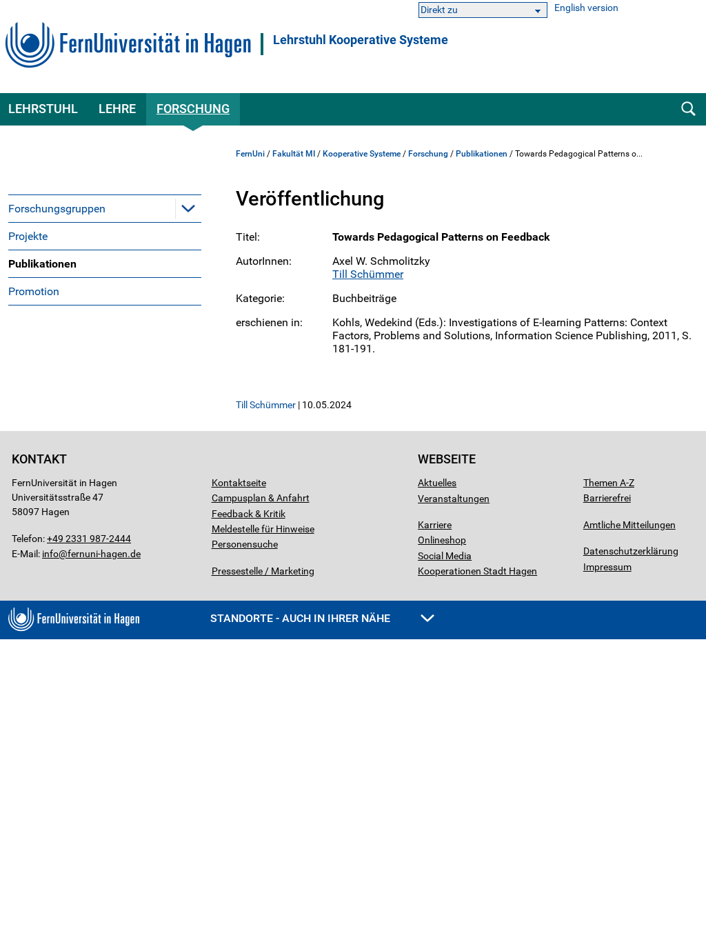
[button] (188, 208)
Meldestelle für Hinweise (263, 528)
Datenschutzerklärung (630, 551)
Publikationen (42, 263)
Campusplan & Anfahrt (261, 497)
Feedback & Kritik (248, 513)
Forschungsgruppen (56, 208)
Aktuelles (437, 482)
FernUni (250, 154)
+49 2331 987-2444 (89, 538)
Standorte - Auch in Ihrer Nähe (301, 618)
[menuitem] (104, 208)
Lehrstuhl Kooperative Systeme (360, 40)
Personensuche (245, 544)
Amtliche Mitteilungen (629, 524)
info (50, 553)
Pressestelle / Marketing (263, 571)
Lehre (117, 108)
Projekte (28, 236)
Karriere (435, 524)
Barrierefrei (607, 497)
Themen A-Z (608, 482)
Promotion (33, 291)
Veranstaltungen (454, 498)
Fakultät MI (293, 154)
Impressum (607, 566)
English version (586, 8)
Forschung (193, 108)
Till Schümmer (367, 274)
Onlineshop (442, 539)
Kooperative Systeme (362, 154)
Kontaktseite (239, 482)
